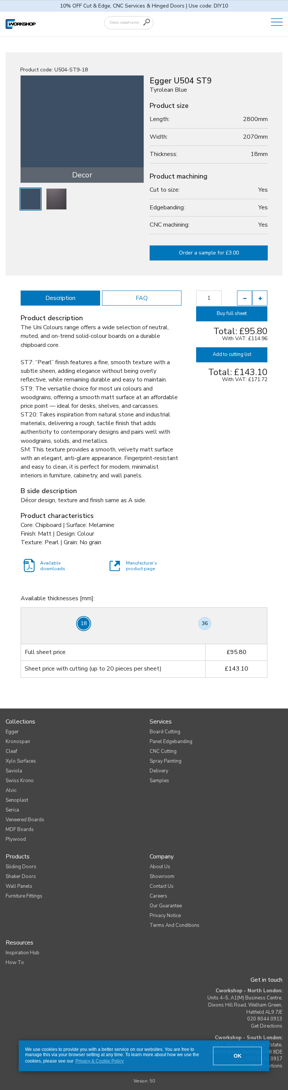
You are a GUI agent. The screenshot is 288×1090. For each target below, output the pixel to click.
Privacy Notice (165, 915)
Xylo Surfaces (21, 761)
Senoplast (17, 800)
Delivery (159, 771)
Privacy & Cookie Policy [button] (99, 1061)
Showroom (162, 876)
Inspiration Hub (22, 952)
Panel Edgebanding (171, 741)
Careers (158, 896)
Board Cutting (165, 731)
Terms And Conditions (175, 925)
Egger (12, 731)
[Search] (146, 22)
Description (60, 298)
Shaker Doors (21, 876)
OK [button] (238, 1056)
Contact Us (162, 886)
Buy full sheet (232, 313)
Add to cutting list (232, 354)
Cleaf (11, 751)
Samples (159, 780)
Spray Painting (166, 761)
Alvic (11, 790)
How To (15, 962)
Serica (12, 810)
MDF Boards (20, 829)
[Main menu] (276, 22)
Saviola (14, 771)
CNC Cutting (163, 751)
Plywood (16, 839)
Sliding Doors (21, 866)
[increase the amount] (259, 298)
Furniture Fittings (24, 896)
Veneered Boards (25, 819)
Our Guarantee (166, 905)
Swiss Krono (20, 780)
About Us (160, 866)
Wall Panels (19, 886)
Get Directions (266, 1026)
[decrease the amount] (244, 298)
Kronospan (18, 741)
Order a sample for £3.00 (209, 252)
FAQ (142, 298)
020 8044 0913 (264, 1019)
